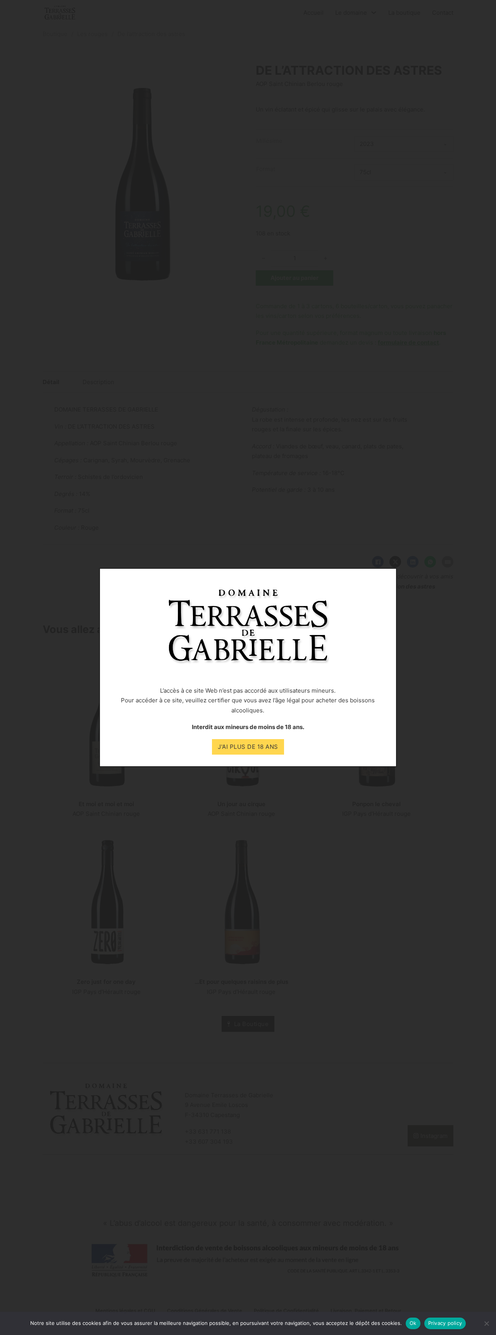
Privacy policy (445, 1323)
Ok (413, 1323)
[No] (486, 1323)
